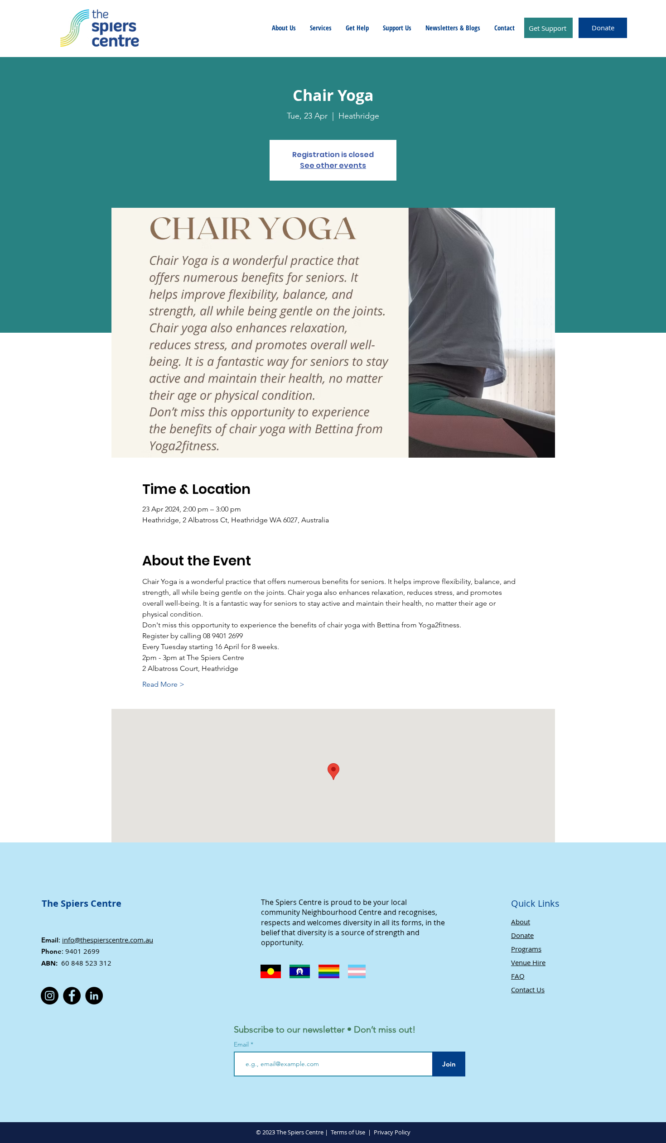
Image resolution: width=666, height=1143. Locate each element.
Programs (526, 948)
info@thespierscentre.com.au (107, 939)
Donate (522, 935)
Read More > (163, 684)
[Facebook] (72, 995)
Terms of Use (348, 1132)
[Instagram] (49, 995)
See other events (333, 165)
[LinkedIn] (94, 995)
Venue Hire (528, 962)
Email (242, 1044)
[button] (284, 27)
